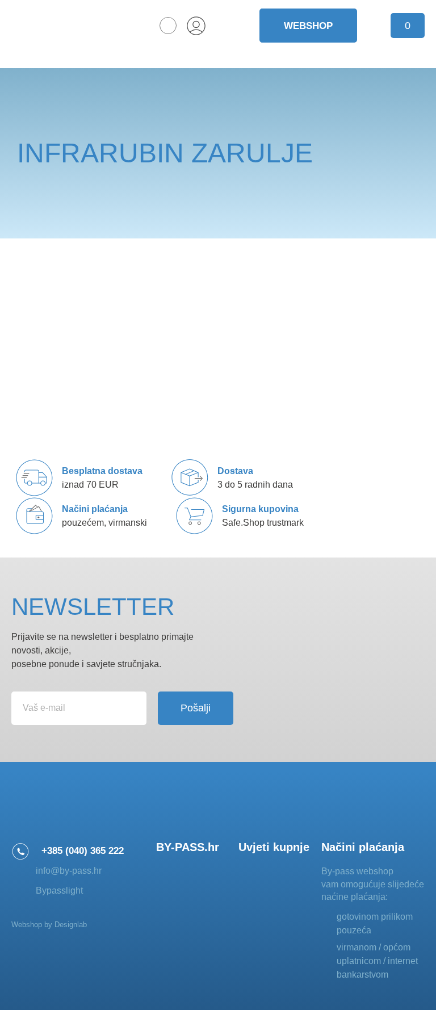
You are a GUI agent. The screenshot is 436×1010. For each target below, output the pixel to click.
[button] (168, 25)
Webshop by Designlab (49, 924)
